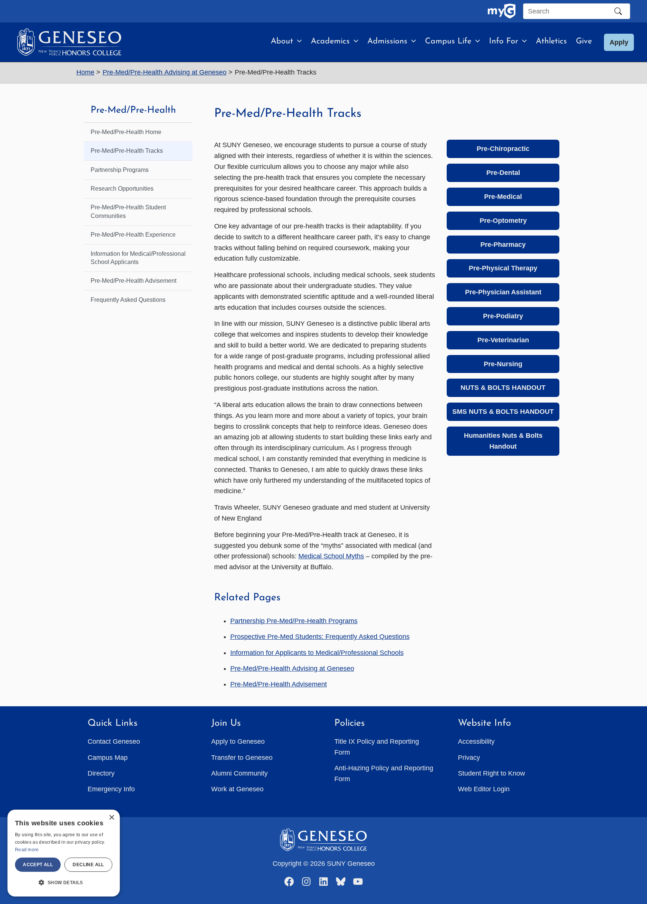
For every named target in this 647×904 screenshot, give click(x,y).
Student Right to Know (491, 773)
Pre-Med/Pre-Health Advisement (278, 684)
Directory (101, 773)
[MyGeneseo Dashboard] (501, 11)
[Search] (618, 11)
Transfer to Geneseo (242, 757)
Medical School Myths (331, 556)
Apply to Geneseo (238, 741)
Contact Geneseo (114, 741)
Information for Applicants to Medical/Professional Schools (317, 652)
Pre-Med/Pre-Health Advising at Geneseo (292, 668)
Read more (27, 849)
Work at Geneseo (237, 789)
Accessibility (476, 741)
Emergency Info (111, 789)
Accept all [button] (38, 864)
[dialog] (63, 853)
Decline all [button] (88, 864)
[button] (297, 41)
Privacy (469, 757)
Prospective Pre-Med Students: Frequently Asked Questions (320, 636)
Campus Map (108, 757)
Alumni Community (239, 773)
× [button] (111, 817)
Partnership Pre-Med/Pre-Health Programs (294, 621)
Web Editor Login (484, 789)
